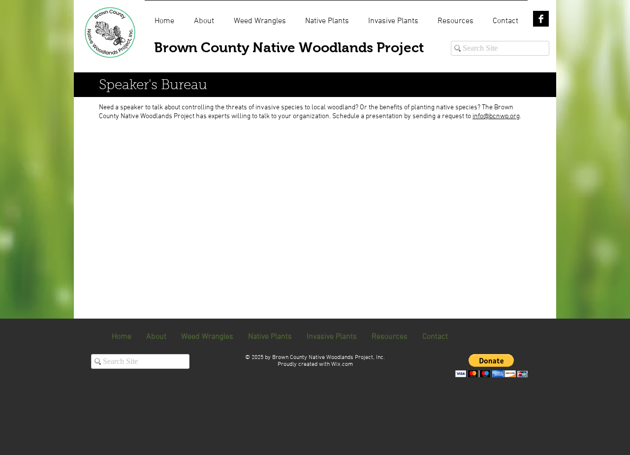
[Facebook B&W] (541, 19)
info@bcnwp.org (496, 116)
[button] (491, 365)
